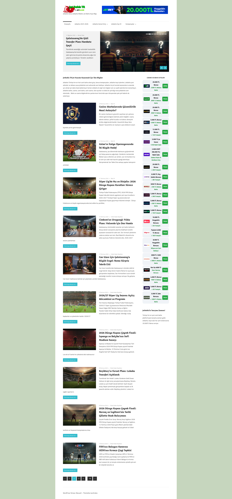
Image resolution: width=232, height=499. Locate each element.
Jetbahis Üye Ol (116, 24)
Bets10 (113, 104)
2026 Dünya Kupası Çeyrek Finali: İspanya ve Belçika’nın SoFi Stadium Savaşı (117, 336)
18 (90, 478)
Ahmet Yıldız (81, 35)
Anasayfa (67, 24)
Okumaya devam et (72, 63)
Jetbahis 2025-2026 (81, 24)
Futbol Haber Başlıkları (117, 217)
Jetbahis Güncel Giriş (99, 24)
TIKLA (165, 99)
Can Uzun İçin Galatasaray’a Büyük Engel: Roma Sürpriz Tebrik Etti (114, 260)
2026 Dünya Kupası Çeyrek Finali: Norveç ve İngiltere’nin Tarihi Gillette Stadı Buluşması (117, 412)
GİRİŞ (165, 86)
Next (165, 67)
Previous (161, 67)
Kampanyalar (130, 24)
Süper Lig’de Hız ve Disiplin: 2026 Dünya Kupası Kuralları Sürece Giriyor (117, 185)
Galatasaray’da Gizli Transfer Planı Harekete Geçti (78, 42)
